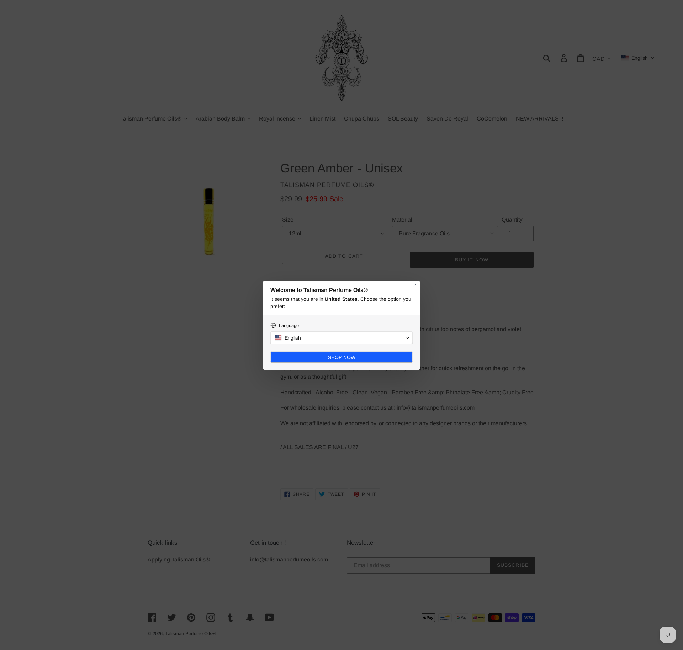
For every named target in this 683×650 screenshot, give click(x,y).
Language (289, 325)
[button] (341, 337)
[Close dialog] (414, 286)
